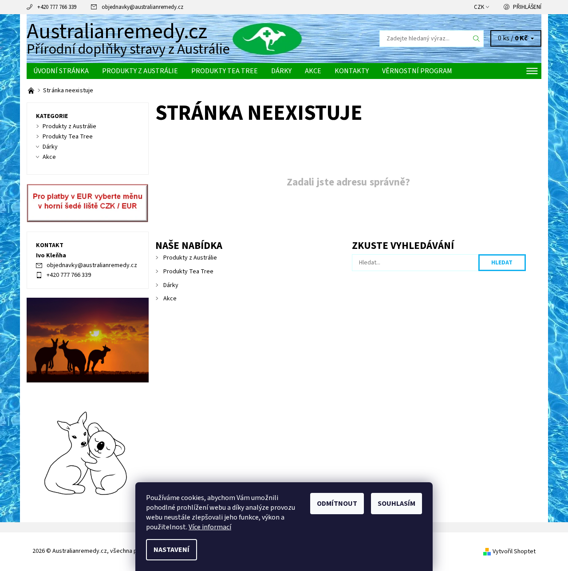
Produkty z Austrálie (140, 71)
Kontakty (352, 71)
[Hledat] (476, 38)
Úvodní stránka (61, 71)
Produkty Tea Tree (224, 71)
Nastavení (171, 550)
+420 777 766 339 (56, 7)
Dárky (281, 71)
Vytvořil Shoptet (514, 551)
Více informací (210, 527)
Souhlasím (396, 503)
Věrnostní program (417, 71)
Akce (313, 71)
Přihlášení (527, 7)
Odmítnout (337, 503)
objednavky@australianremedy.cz (142, 7)
